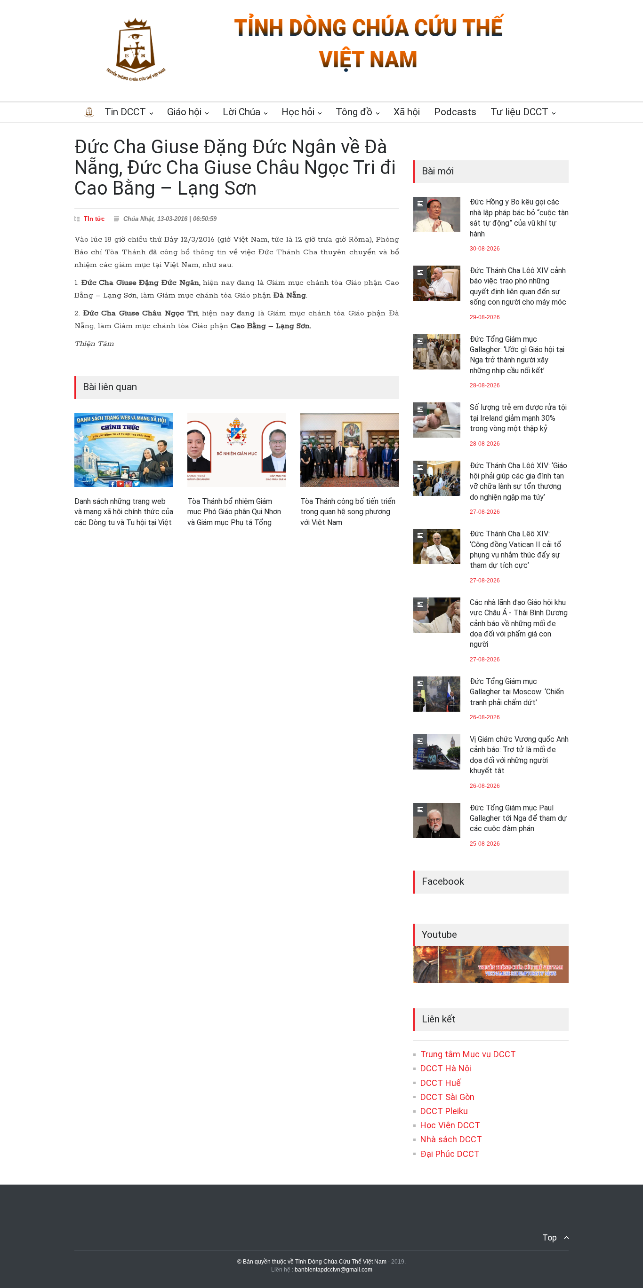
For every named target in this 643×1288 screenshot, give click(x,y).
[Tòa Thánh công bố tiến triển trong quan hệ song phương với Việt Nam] (349, 450)
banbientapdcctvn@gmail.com (333, 1269)
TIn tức (94, 218)
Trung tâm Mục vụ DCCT (468, 1054)
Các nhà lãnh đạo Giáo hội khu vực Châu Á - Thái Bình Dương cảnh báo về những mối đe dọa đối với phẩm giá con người (519, 623)
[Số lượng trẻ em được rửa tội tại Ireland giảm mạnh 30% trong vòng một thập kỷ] (436, 420)
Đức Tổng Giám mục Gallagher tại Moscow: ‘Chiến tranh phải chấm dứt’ (517, 692)
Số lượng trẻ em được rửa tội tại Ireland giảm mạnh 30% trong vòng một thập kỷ (518, 418)
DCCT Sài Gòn (447, 1097)
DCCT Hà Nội (445, 1068)
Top (549, 1237)
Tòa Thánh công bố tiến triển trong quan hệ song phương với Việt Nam (347, 512)
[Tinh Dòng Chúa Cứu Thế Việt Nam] (369, 71)
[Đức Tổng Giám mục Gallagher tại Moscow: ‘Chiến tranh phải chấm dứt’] (436, 694)
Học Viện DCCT (450, 1125)
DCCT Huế (440, 1083)
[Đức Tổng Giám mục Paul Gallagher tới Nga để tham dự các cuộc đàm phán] (436, 820)
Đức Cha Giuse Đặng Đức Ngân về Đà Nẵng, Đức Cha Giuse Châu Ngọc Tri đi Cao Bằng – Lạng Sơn (235, 167)
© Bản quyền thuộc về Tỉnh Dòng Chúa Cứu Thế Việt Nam (311, 1261)
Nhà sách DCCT (451, 1139)
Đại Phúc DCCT (450, 1154)
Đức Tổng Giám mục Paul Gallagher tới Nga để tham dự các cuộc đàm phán (518, 818)
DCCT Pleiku (444, 1111)
